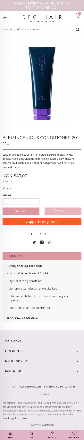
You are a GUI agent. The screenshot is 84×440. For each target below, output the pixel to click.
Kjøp (23, 210)
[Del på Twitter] (34, 243)
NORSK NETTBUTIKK (29, 3)
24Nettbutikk (48, 425)
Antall (7, 195)
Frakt (12, 387)
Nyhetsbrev (42, 394)
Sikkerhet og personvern (59, 387)
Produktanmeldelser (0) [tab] (22, 318)
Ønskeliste (64, 210)
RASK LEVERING (58, 3)
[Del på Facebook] (42, 243)
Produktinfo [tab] (14, 256)
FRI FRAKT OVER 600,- (42, 7)
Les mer (57, 414)
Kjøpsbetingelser (30, 387)
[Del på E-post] (50, 243)
